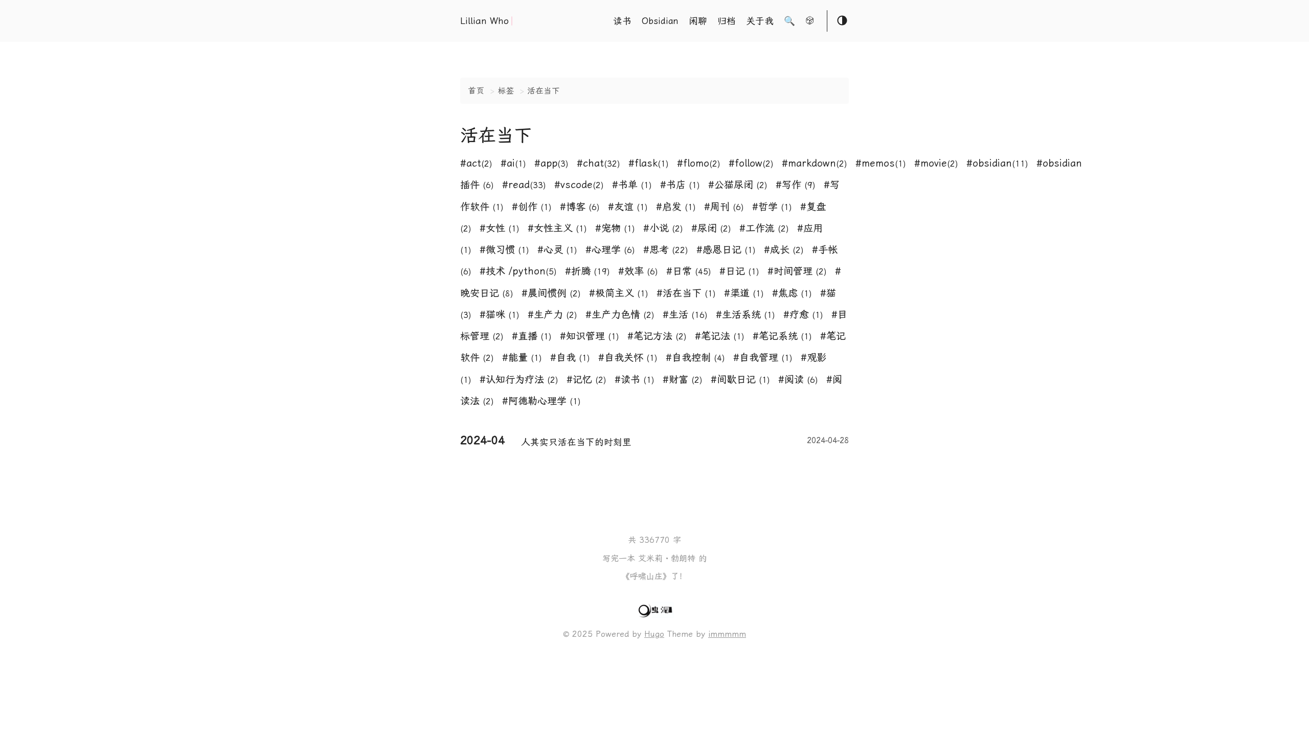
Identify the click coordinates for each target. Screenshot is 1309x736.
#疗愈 (803, 314)
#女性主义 (557, 228)
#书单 (632, 185)
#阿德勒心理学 (541, 401)
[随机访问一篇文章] (810, 22)
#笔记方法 (657, 336)
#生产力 (552, 314)
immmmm (727, 634)
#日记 (739, 271)
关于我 (760, 21)
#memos (880, 163)
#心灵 (557, 250)
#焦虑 (792, 293)
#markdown (814, 163)
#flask (648, 163)
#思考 (665, 250)
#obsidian (997, 163)
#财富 (683, 379)
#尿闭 (711, 228)
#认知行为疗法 (519, 379)
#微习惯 (504, 250)
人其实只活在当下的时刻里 (685, 441)
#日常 (688, 271)
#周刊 (724, 207)
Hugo (654, 634)
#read (524, 185)
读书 (622, 21)
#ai (513, 163)
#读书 (634, 379)
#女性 (500, 228)
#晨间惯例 (551, 293)
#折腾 (587, 271)
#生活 (685, 314)
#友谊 (628, 207)
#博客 (580, 207)
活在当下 (543, 91)
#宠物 (615, 228)
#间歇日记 (740, 379)
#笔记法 (719, 336)
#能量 (522, 357)
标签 (506, 91)
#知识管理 (589, 336)
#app (551, 163)
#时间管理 (797, 271)
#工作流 (764, 228)
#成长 (784, 250)
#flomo (698, 163)
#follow (751, 163)
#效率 (638, 271)
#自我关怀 (628, 357)
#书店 (680, 185)
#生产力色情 (619, 314)
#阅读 (798, 379)
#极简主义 (618, 293)
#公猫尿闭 (738, 185)
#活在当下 (686, 293)
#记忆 (586, 379)
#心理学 (610, 250)
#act (476, 163)
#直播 (532, 336)
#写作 (796, 185)
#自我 (570, 357)
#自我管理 (763, 357)
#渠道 (744, 293)
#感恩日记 (726, 250)
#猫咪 (500, 314)
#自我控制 (695, 357)
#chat (598, 163)
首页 (476, 91)
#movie (936, 163)
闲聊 (698, 21)
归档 (726, 21)
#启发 (676, 207)
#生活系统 (745, 314)
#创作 (532, 207)
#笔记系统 (782, 336)
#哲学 (772, 207)
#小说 (663, 228)
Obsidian (660, 21)
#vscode (579, 185)
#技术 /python (518, 271)
